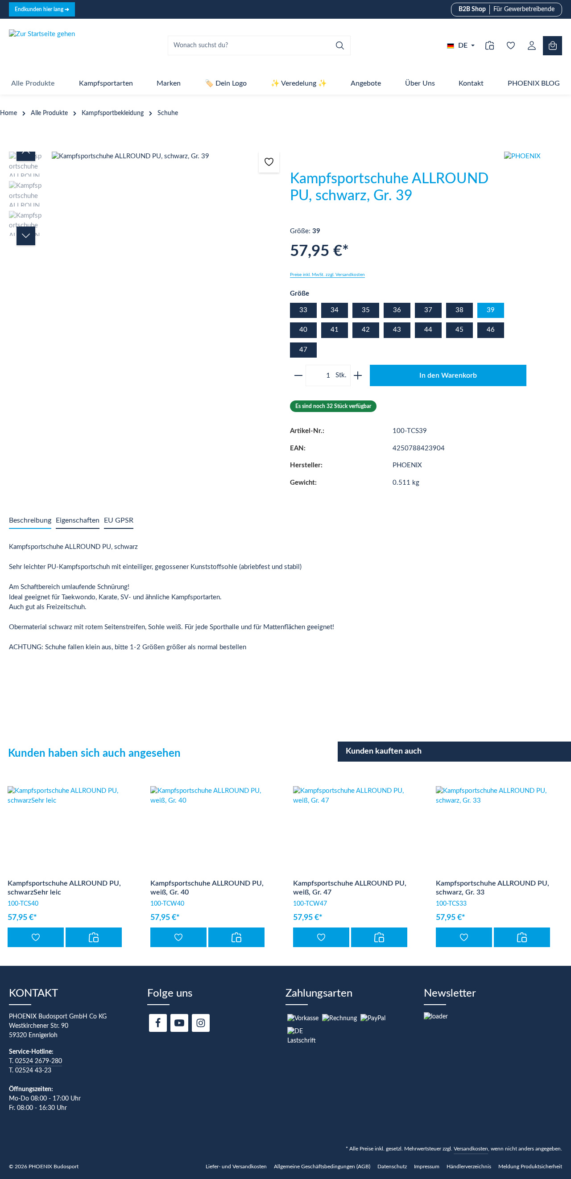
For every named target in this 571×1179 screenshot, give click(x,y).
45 (459, 329)
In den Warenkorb (448, 375)
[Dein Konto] (531, 45)
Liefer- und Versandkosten (236, 1166)
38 (459, 310)
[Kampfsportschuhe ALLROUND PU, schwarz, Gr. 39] (166, 157)
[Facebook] (158, 1023)
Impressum (426, 1166)
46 (491, 329)
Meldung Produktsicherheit (530, 1166)
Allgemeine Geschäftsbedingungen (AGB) (322, 1166)
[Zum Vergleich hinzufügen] (94, 937)
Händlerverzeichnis (469, 1166)
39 (491, 310)
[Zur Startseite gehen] (42, 45)
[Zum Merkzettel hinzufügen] (269, 162)
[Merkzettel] (510, 45)
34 (335, 310)
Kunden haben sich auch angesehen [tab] (94, 753)
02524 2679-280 (38, 1061)
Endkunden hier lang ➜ (42, 9)
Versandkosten (471, 1148)
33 (303, 310)
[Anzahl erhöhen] (359, 375)
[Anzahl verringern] (297, 375)
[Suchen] (340, 45)
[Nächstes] (26, 236)
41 (335, 329)
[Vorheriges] (26, 151)
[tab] (30, 521)
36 (397, 310)
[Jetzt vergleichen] (489, 45)
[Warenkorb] (552, 45)
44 (428, 329)
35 (366, 310)
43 (397, 329)
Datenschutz (392, 1166)
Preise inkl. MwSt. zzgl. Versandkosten (327, 274)
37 (428, 310)
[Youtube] (179, 1023)
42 (366, 329)
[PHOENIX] (537, 185)
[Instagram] (201, 1023)
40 (303, 329)
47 (303, 349)
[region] (145, 238)
